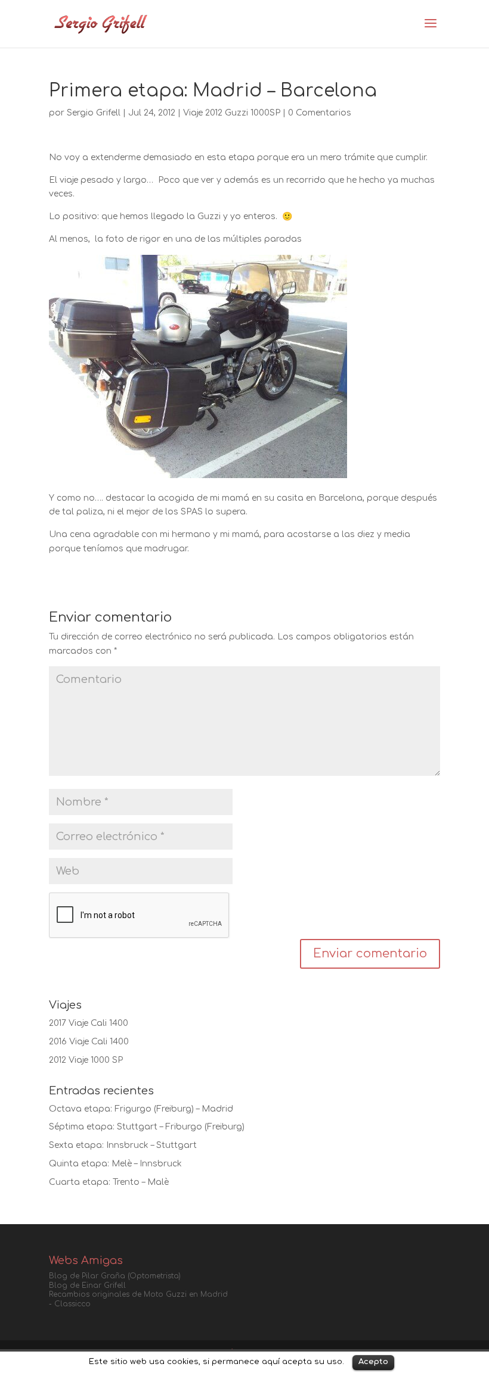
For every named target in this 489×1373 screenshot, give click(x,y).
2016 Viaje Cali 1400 (89, 1041)
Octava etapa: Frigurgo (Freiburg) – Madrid (141, 1108)
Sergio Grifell (93, 112)
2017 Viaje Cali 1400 (88, 1023)
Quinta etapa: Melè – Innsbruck (115, 1163)
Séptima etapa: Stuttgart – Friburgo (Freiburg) (146, 1126)
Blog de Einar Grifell (87, 1285)
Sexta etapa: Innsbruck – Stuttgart (123, 1145)
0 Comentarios (319, 112)
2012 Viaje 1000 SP (86, 1060)
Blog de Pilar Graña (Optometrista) (115, 1276)
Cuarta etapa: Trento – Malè (109, 1182)
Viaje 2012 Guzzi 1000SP (231, 112)
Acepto (373, 1362)
